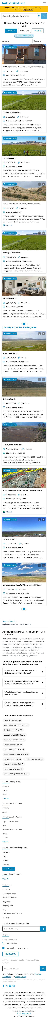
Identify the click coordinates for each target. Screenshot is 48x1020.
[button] (21, 323)
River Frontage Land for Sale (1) (16, 774)
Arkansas (5, 864)
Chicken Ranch (9, 399)
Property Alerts (8, 906)
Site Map (5, 918)
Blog (4, 910)
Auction (5, 812)
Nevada (12, 621)
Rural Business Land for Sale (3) (16, 754)
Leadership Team (9, 894)
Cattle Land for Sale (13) (13, 730)
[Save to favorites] (39, 47)
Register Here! (28, 10)
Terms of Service (7, 981)
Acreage (5, 787)
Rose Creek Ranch (10, 353)
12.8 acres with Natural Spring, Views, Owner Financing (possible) (21, 204)
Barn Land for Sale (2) (12, 759)
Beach (4, 834)
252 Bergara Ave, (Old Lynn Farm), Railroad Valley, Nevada (23, 67)
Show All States (8, 869)
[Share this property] (43, 47)
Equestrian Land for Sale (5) (14, 735)
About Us (6, 890)
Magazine (6, 902)
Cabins (5, 838)
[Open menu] (44, 3)
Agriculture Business (10, 822)
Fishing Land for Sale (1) (13, 769)
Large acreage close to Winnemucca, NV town (22, 585)
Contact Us (10, 954)
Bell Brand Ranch (10, 539)
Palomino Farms (9, 158)
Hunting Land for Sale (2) (13, 764)
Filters (37, 31)
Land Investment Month (12, 914)
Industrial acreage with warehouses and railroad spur (23, 490)
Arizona (5, 860)
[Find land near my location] (39, 16)
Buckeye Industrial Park (12, 445)
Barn (4, 826)
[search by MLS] (43, 929)
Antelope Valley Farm (11, 112)
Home (4, 621)
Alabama (5, 852)
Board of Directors (9, 898)
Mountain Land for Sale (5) (14, 740)
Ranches (5, 794)
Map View (25, 1013)
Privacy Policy (20, 977)
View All (5, 798)
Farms (4, 790)
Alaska (4, 856)
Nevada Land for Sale (12, 720)
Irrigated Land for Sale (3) (14, 750)
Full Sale (5, 808)
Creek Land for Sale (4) (13, 745)
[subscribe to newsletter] (43, 968)
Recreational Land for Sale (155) (16, 725)
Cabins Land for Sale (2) (34, 759)
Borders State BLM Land (12, 830)
